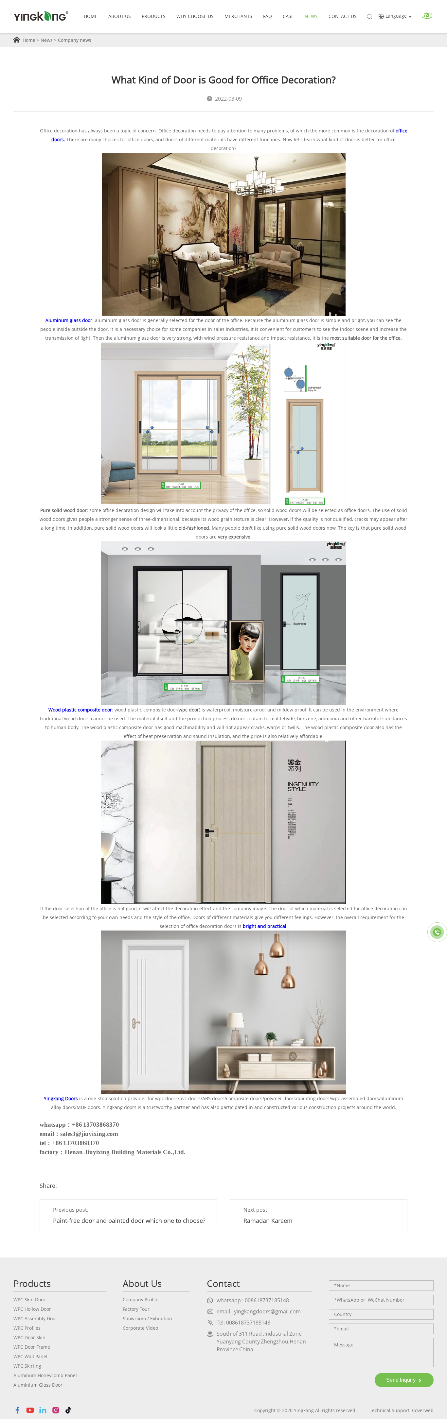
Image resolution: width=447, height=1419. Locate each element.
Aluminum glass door (68, 320)
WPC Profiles (27, 1328)
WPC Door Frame (31, 1347)
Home (91, 16)
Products (154, 16)
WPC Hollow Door (32, 1309)
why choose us (195, 16)
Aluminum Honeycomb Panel (45, 1375)
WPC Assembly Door (35, 1318)
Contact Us (343, 16)
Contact (223, 1283)
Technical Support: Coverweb (402, 1410)
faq (267, 16)
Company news (74, 40)
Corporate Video (140, 1328)
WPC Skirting (27, 1366)
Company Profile (140, 1299)
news (311, 16)
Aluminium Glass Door (38, 1385)
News (47, 40)
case (288, 16)
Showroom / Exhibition (147, 1318)
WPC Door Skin (29, 1337)
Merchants (238, 16)
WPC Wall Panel (30, 1356)
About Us (119, 16)
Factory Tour (136, 1309)
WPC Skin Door (29, 1299)
